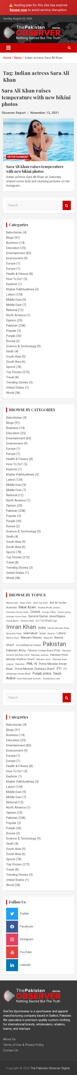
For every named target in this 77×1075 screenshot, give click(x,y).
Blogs (10, 237)
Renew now (18, 10)
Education (13, 248)
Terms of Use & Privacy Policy (23, 1045)
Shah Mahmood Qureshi (29, 678)
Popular (11, 331)
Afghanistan (12, 603)
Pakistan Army (16, 650)
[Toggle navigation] (8, 48)
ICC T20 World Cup (46, 620)
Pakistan (12, 325)
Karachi (51, 633)
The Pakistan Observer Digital (50, 1068)
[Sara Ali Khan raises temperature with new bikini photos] (38, 139)
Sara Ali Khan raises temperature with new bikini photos (35, 169)
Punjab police (41, 673)
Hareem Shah (27, 621)
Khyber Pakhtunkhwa (20, 289)
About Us (9, 1039)
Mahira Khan (12, 638)
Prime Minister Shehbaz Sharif (35, 668)
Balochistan (14, 232)
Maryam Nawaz (31, 637)
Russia (10, 341)
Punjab (10, 336)
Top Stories (14, 372)
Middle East (14, 299)
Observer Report (14, 113)
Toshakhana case (51, 678)
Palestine (20, 664)
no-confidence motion (28, 645)
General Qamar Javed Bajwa (46, 616)
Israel (42, 633)
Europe (11, 263)
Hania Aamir (12, 621)
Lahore (61, 633)
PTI (59, 669)
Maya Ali (48, 638)
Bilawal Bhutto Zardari (49, 607)
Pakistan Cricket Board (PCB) (44, 650)
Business (12, 243)
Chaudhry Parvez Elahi (17, 612)
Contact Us (10, 1050)
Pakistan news (43, 659)
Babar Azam (27, 607)
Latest (10, 294)
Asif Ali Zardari (58, 602)
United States (15, 387)
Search (67, 205)
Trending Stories (17, 382)
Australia (11, 607)
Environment (14, 258)
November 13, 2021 (44, 113)
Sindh (10, 351)
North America (16, 315)
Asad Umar (25, 603)
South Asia (13, 356)
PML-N (31, 664)
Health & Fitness (17, 274)
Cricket (35, 612)
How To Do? (14, 279)
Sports (10, 367)
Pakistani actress (39, 655)
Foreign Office (49, 612)
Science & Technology (21, 346)
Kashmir (11, 284)
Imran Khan (21, 626)
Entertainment (18, 156)
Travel (10, 377)
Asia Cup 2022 (40, 603)
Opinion (11, 320)
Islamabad (30, 633)
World (10, 393)
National (11, 310)
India (42, 628)
